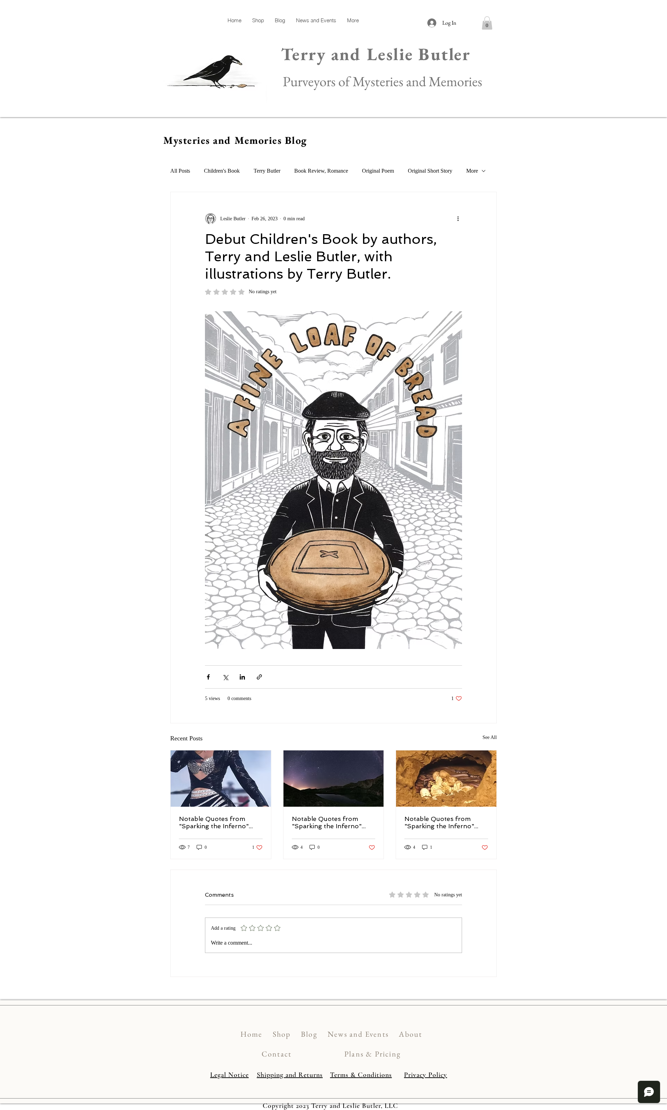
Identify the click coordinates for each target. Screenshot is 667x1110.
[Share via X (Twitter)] (225, 677)
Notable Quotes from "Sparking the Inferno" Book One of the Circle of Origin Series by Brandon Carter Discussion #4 (331, 822)
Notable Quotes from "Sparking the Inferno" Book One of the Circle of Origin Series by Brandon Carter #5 (218, 822)
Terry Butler (267, 171)
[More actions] (458, 218)
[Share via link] (259, 677)
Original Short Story (430, 171)
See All (490, 737)
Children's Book (222, 171)
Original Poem (378, 171)
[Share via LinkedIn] (242, 677)
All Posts (180, 171)
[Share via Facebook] (208, 677)
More (472, 171)
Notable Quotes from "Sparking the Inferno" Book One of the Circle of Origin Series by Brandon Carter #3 (444, 822)
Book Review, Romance (321, 171)
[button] (487, 23)
